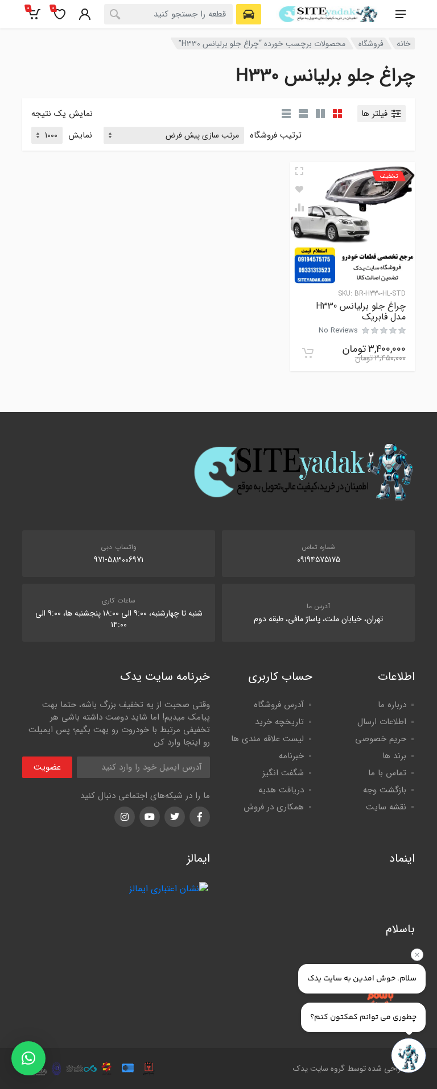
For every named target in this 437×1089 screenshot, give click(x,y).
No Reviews (338, 330)
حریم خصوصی (380, 739)
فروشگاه (371, 44)
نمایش (80, 135)
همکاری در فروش (274, 807)
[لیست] (303, 113)
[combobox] (168, 14)
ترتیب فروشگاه (276, 135)
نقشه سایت (386, 807)
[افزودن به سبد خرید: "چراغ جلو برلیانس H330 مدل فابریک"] (308, 353)
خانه (404, 44)
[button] (28, 1058)
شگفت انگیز (283, 773)
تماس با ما (387, 773)
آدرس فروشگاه (279, 705)
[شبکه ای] (337, 113)
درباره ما (392, 705)
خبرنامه (291, 756)
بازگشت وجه (384, 790)
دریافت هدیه (281, 790)
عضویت (47, 767)
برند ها (394, 756)
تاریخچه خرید (279, 722)
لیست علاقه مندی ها (267, 739)
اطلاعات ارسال (381, 722)
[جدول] (286, 113)
